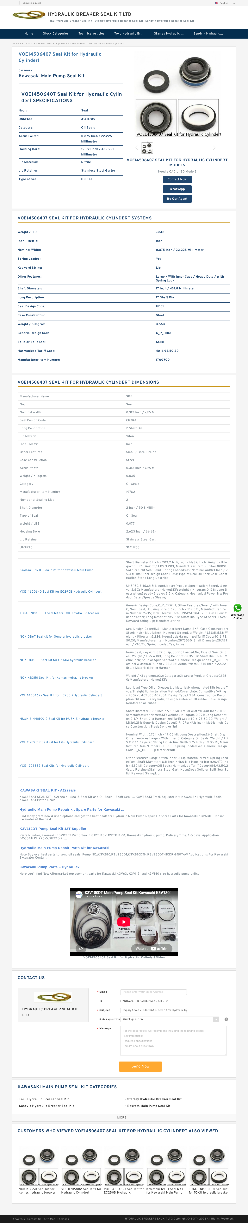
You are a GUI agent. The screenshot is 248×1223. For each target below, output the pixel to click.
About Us (19, 1219)
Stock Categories (56, 34)
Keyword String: (30, 268)
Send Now (141, 1066)
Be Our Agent (177, 199)
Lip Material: (28, 162)
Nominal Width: (29, 250)
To (100, 1001)
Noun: (23, 111)
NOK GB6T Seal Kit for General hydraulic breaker (56, 637)
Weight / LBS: (28, 232)
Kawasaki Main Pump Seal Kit (52, 43)
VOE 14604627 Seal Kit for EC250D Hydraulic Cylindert (61, 695)
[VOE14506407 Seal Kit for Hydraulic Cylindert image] (177, 95)
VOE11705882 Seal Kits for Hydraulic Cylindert (54, 766)
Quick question (109, 1019)
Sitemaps (63, 1219)
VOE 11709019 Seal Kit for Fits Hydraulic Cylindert (57, 742)
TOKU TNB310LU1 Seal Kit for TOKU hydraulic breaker (59, 613)
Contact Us (34, 1219)
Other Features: (30, 277)
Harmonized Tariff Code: (36, 351)
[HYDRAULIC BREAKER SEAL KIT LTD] (28, 15)
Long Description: (31, 297)
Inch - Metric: (28, 241)
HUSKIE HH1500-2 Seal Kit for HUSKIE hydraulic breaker (62, 719)
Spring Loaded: (29, 259)
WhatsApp (177, 189)
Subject (103, 1010)
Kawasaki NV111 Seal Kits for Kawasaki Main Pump (57, 570)
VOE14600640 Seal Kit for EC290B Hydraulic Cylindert (61, 592)
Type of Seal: (29, 179)
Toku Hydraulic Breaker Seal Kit (131, 34)
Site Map (49, 1219)
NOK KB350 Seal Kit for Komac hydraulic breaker (56, 678)
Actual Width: (29, 136)
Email (102, 992)
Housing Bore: (29, 149)
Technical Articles (91, 34)
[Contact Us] (238, 611)
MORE (122, 1118)
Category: (26, 128)
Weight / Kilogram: (32, 324)
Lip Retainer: (29, 171)
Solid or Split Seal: (32, 342)
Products (27, 43)
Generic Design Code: (34, 333)
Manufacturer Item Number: (39, 360)
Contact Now (177, 179)
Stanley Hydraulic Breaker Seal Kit (171, 34)
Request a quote (31, 3)
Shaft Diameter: (30, 289)
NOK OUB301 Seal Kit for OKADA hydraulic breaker (58, 660)
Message (104, 1029)
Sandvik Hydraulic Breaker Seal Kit (211, 34)
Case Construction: (32, 315)
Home (29, 34)
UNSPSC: (25, 119)
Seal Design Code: (31, 306)
